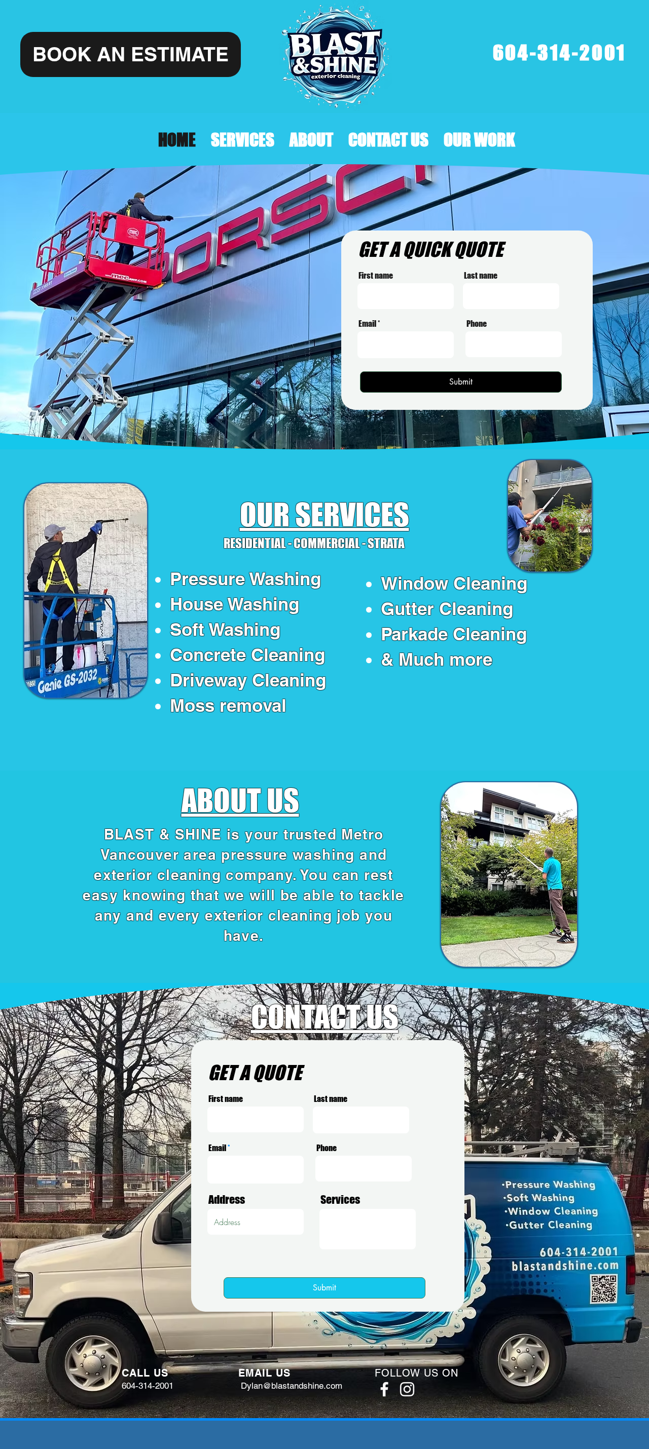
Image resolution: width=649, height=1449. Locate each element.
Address (226, 1199)
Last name (480, 276)
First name (375, 276)
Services (340, 1199)
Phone (476, 324)
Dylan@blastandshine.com (291, 1386)
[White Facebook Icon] (384, 1389)
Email (367, 324)
